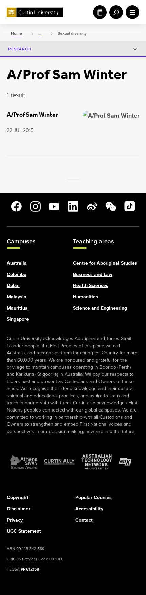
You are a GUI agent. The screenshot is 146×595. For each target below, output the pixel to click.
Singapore (18, 318)
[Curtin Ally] (59, 461)
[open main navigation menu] (131, 12)
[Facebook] (16, 206)
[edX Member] (125, 461)
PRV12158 (30, 569)
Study (98, 12)
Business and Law (92, 274)
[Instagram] (35, 206)
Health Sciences (90, 285)
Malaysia (16, 296)
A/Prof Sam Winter (32, 114)
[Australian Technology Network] (96, 461)
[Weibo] (92, 206)
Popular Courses (93, 497)
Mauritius (17, 307)
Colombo (16, 274)
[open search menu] (115, 12)
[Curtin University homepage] (35, 12)
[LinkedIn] (73, 206)
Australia (17, 262)
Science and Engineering (100, 307)
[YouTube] (54, 206)
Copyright (17, 497)
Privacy (15, 519)
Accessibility (89, 508)
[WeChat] (110, 206)
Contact (84, 519)
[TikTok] (129, 206)
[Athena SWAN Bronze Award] (23, 461)
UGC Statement (24, 531)
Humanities (85, 296)
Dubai (13, 285)
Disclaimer (18, 508)
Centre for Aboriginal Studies (105, 262)
